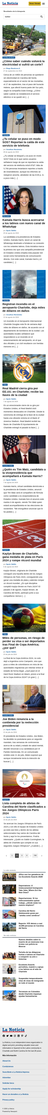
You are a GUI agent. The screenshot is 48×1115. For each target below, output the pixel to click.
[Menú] (44, 3)
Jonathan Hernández (14, 149)
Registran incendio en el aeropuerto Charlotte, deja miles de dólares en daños (23, 307)
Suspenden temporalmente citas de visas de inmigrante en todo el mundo (31, 980)
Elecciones (6, 216)
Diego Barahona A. (13, 68)
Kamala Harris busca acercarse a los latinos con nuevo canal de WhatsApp (23, 223)
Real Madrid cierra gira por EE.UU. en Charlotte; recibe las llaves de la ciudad (22, 392)
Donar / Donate (35, 3)
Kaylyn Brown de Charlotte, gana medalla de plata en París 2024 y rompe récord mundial (22, 557)
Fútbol (5, 384)
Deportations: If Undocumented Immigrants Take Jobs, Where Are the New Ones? (31, 889)
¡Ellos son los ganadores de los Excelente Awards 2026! (31, 875)
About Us (6, 1061)
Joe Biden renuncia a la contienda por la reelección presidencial (20, 722)
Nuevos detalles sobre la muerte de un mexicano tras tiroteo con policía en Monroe (31, 943)
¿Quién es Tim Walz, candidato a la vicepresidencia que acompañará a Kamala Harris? (24, 473)
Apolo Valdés (11, 230)
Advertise (6, 1078)
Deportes (6, 550)
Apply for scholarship (11, 1089)
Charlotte (6, 135)
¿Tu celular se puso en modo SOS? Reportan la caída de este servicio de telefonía (23, 142)
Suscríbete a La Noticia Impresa (15, 1072)
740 (35, 855)
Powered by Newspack (9, 1111)
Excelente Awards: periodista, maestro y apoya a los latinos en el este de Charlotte (31, 968)
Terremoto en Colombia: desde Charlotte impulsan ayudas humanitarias (30, 993)
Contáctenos (7, 1066)
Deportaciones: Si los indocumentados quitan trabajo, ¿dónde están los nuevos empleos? (30, 901)
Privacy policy (8, 1100)
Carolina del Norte (9, 57)
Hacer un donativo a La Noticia (15, 1094)
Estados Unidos (8, 465)
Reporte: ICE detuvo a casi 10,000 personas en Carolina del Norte (31, 925)
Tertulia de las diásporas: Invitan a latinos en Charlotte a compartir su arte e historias (31, 955)
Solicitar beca (8, 1083)
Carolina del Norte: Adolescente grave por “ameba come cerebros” (29, 913)
